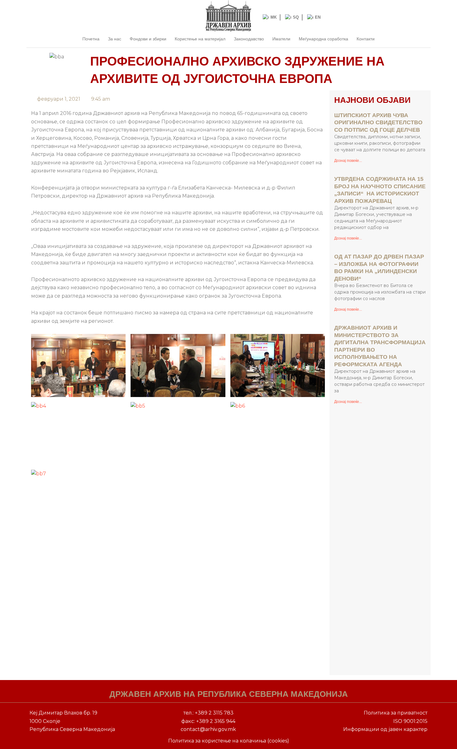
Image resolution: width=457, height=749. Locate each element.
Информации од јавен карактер (385, 729)
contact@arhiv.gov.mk (208, 729)
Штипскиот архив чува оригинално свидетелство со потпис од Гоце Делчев (378, 122)
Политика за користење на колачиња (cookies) (228, 741)
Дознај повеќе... (348, 160)
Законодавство (249, 38)
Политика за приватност (395, 713)
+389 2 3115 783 (214, 713)
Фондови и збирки (148, 38)
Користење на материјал (200, 38)
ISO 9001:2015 (410, 721)
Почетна (90, 38)
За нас (114, 38)
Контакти (366, 38)
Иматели (281, 38)
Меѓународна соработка (323, 38)
